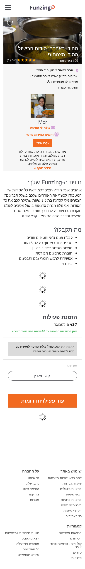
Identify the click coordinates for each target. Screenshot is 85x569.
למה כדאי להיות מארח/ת (65, 478)
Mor (42, 121)
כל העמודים (74, 516)
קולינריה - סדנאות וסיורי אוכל (65, 545)
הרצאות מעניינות (70, 533)
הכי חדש (76, 538)
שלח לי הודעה (40, 127)
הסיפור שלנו (31, 489)
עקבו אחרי (42, 143)
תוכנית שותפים (71, 505)
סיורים (77, 552)
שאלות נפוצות (72, 483)
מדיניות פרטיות (71, 500)
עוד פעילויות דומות (42, 400)
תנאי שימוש (74, 494)
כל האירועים (31, 549)
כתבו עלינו (32, 483)
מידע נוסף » (42, 168)
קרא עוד (30, 215)
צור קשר (33, 494)
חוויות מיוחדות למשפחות (22, 533)
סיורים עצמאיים (28, 555)
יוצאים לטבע (30, 538)
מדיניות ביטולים (71, 489)
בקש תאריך (43, 375)
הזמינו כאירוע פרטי (40, 134)
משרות (34, 500)
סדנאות (76, 558)
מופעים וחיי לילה (27, 544)
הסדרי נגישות (72, 510)
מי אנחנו (33, 478)
